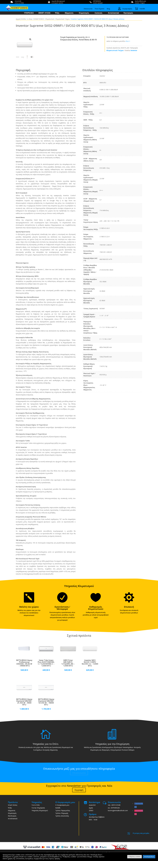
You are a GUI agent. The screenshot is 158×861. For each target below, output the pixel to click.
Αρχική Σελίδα (21, 19)
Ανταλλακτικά (113, 13)
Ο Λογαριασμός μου (62, 805)
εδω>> (128, 41)
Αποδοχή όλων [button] (149, 857)
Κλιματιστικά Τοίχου (62, 19)
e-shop (29, 19)
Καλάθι (57, 808)
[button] (30, 39)
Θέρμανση (69, 13)
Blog (108, 9)
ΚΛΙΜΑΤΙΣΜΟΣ (38, 19)
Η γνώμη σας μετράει (141, 833)
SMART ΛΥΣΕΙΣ (44, 13)
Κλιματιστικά (49, 19)
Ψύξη (57, 13)
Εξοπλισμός (12, 816)
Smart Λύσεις (12, 805)
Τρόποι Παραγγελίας (62, 810)
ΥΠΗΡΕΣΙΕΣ (29, 13)
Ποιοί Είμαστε (99, 9)
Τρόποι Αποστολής (62, 816)
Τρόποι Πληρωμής (61, 813)
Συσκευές (98, 13)
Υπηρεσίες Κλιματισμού (40, 810)
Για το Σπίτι (36, 805)
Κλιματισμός (84, 13)
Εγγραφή (79, 789)
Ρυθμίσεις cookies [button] (134, 857)
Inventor (134, 50)
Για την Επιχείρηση (38, 808)
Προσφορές (128, 13)
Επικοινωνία (88, 9)
